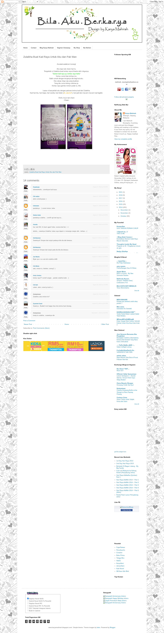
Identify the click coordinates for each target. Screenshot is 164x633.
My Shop (77, 48)
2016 (121, 201)
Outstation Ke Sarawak (124, 308)
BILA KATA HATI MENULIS (126, 286)
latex (98, 627)
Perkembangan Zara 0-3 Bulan (126, 268)
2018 (121, 195)
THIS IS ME (121, 233)
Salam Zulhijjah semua (124, 347)
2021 (121, 192)
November (124, 213)
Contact (33, 48)
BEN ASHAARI (122, 299)
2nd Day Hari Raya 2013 (125, 463)
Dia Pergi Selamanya (123, 263)
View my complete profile (123, 139)
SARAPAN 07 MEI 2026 (124, 352)
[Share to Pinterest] (34, 169)
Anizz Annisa (37, 275)
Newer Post (28, 324)
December (124, 210)
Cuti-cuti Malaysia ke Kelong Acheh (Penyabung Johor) (126, 471)
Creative (119, 552)
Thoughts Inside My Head (126, 244)
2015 (121, 204)
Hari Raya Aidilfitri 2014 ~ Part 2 (127, 482)
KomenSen (121, 226)
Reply (25, 191)
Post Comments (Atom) (41, 328)
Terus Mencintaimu (123, 288)
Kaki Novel (120, 568)
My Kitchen (87, 48)
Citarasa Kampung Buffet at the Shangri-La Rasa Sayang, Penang (127, 392)
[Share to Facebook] (31, 169)
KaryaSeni (120, 563)
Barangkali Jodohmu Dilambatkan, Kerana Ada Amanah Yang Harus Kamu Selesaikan (128, 340)
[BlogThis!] (27, 169)
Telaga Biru (120, 558)
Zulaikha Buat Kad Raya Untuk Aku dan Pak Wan (45, 172)
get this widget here (120, 451)
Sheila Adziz (37, 215)
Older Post (105, 324)
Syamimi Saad (37, 303)
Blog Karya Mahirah (47, 48)
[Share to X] (29, 169)
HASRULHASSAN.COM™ (126, 312)
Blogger (112, 627)
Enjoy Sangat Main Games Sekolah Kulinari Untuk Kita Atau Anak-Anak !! (128, 323)
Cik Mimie (36, 266)
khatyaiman (121, 388)
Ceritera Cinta (122, 397)
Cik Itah (35, 285)
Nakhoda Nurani (123, 279)
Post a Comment (29, 320)
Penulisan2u (120, 550)
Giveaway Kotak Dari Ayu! (125, 385)
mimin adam (121, 355)
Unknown (36, 206)
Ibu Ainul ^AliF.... (123, 369)
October (124, 216)
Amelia (35, 224)
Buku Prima (120, 555)
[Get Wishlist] (32, 596)
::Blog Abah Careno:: (125, 237)
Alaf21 (118, 561)
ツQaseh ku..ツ (122, 232)
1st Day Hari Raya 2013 (124, 461)
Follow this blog (126, 510)
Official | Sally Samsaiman (126, 374)
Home (25, 48)
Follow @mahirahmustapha (124, 97)
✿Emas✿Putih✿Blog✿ (125, 319)
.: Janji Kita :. (122, 261)
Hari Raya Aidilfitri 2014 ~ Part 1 (127, 480)
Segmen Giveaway (63, 48)
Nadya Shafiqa (122, 251)
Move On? (120, 370)
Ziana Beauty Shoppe (125, 383)
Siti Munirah (36, 238)
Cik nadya (36, 196)
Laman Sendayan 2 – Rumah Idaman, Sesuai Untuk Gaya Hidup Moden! (126, 378)
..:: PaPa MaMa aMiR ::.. (126, 345)
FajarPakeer (120, 547)
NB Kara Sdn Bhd (122, 571)
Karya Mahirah (130, 113)
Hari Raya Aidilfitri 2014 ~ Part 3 (127, 485)
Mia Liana (120, 307)
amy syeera (121, 266)
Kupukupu (36, 187)
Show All (136, 290)
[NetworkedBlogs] (126, 507)
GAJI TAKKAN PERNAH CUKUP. (127, 228)
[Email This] (25, 169)
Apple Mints (121, 271)
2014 (121, 207)
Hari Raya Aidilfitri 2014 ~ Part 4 (127, 488)
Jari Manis (36, 257)
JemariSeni (120, 566)
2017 (121, 198)
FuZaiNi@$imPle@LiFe (125, 350)
